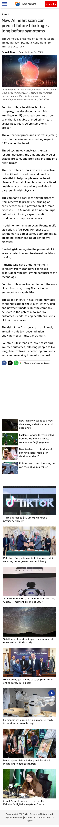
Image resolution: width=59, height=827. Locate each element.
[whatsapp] (16, 363)
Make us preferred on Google (36, 363)
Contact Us (29, 817)
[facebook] (4, 363)
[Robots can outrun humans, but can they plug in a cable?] (10, 468)
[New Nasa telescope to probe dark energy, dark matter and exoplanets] (10, 425)
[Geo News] (26, 4)
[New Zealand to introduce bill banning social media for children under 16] (10, 453)
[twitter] (10, 363)
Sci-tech (5, 14)
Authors (41, 817)
